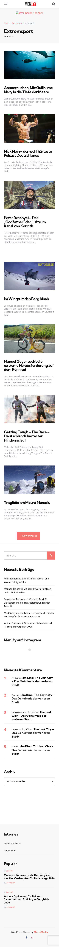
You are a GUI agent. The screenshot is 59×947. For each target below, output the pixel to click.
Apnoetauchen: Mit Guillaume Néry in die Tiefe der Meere (28, 89)
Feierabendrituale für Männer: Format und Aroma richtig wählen (26, 580)
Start (6, 23)
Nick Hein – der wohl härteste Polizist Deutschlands (28, 153)
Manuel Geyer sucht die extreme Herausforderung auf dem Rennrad (29, 365)
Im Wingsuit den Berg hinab (26, 298)
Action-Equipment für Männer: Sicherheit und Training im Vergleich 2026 (28, 625)
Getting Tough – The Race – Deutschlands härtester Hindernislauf (26, 436)
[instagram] (32, 937)
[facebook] (27, 937)
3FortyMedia (41, 932)
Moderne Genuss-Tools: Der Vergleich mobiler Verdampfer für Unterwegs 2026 (29, 614)
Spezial (9, 871)
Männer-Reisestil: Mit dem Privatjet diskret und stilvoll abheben (27, 590)
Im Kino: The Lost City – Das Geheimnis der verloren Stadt (32, 681)
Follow (31, 655)
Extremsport (17, 23)
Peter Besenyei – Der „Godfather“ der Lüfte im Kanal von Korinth (25, 221)
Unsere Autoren (12, 843)
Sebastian (10, 882)
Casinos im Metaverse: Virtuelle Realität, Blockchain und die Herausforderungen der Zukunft (27, 602)
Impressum (10, 850)
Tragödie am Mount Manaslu (27, 502)
